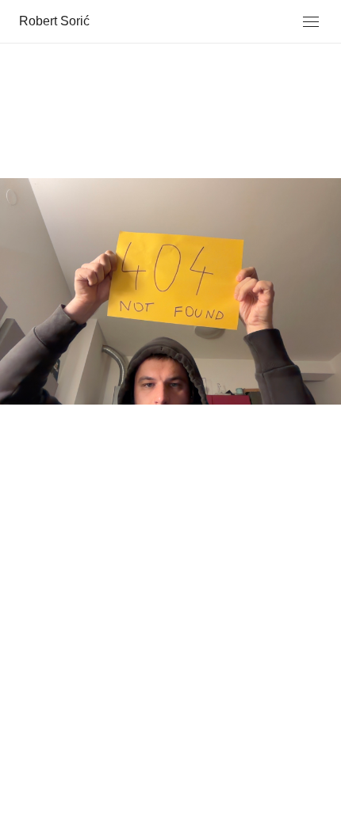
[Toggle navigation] (311, 21)
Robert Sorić (54, 21)
